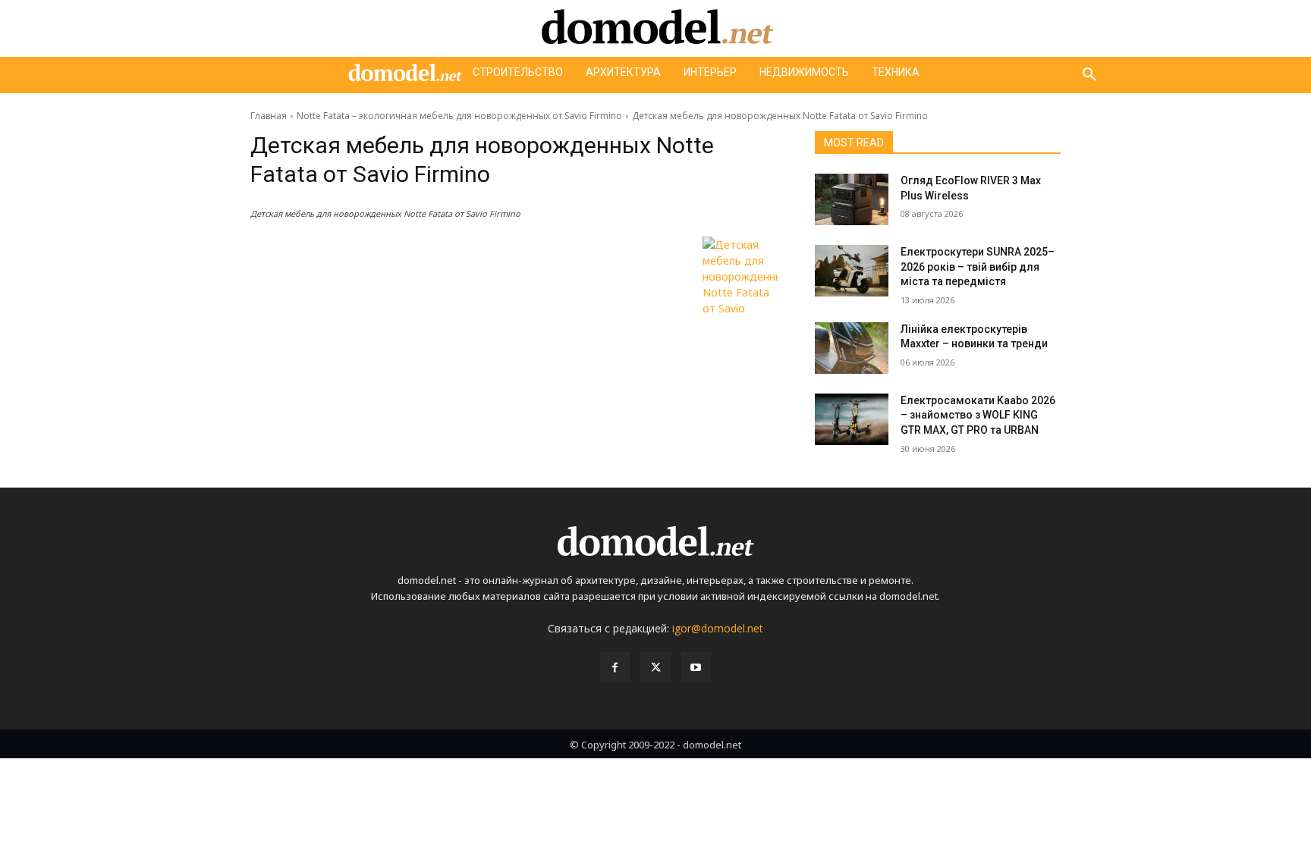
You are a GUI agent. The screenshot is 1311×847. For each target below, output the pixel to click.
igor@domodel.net (717, 628)
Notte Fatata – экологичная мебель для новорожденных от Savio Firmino (459, 115)
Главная (268, 115)
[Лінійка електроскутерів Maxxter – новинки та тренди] (851, 348)
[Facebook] (615, 667)
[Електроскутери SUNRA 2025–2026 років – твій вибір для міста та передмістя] (851, 270)
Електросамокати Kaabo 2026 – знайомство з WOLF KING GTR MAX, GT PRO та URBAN (978, 415)
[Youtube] (696, 667)
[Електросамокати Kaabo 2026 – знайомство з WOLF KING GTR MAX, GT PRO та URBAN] (851, 419)
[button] (1089, 75)
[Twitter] (655, 667)
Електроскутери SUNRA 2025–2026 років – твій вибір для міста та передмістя (978, 266)
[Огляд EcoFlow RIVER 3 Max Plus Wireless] (851, 199)
